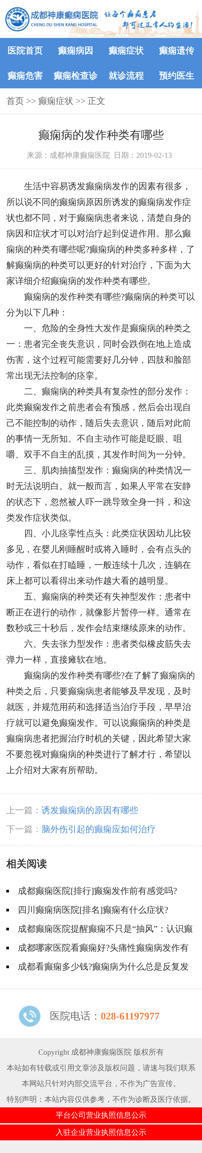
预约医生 (176, 76)
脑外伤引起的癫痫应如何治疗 (98, 829)
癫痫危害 (25, 76)
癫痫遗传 (176, 50)
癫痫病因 (75, 50)
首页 (15, 101)
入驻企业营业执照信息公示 (101, 1132)
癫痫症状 (126, 50)
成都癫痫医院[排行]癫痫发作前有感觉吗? (97, 891)
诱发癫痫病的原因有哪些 (89, 810)
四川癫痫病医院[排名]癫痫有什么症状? (93, 910)
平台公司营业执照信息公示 (101, 1115)
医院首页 (25, 50)
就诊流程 (126, 76)
